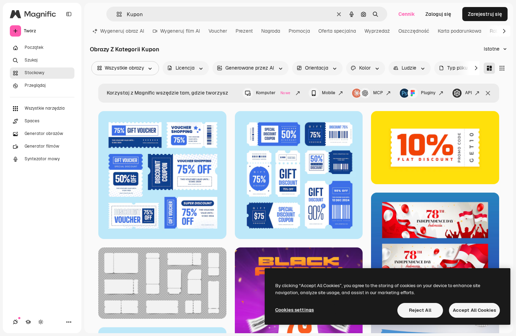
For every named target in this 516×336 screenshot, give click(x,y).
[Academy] (28, 322)
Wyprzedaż (377, 31)
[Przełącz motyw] (40, 322)
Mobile (328, 93)
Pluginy (428, 93)
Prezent (244, 31)
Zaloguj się (438, 14)
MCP (378, 93)
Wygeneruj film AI (180, 31)
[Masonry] (489, 68)
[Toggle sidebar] (68, 14)
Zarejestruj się (485, 14)
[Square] (502, 68)
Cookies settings (294, 310)
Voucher (218, 31)
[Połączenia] (15, 322)
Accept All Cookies (474, 310)
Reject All (420, 310)
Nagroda (270, 31)
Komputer (273, 93)
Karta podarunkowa (459, 31)
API (468, 93)
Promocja (299, 31)
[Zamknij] (488, 93)
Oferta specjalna (337, 31)
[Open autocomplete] (116, 14)
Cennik (406, 14)
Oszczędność (413, 31)
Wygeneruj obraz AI (122, 31)
